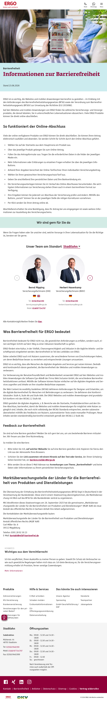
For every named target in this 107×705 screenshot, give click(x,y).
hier (40, 321)
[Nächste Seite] (90, 278)
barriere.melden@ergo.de (42, 460)
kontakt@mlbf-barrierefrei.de (24, 535)
